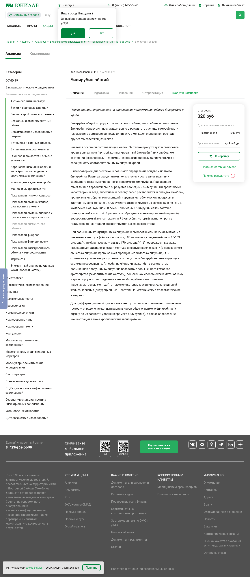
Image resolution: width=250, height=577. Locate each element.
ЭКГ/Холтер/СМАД (78, 504)
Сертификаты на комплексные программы (129, 511)
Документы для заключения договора (130, 485)
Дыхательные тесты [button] (19, 298)
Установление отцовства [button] (22, 411)
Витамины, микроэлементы (30, 149)
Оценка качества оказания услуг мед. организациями (222, 543)
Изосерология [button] (15, 305)
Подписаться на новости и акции (159, 447)
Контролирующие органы (221, 534)
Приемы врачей (75, 512)
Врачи (32, 26)
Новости (209, 519)
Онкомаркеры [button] (15, 374)
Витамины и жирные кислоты (31, 143)
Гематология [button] (14, 278)
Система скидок (122, 494)
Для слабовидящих (182, 5)
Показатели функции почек (29, 241)
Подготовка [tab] (101, 93)
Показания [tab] (125, 93)
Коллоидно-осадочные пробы (31, 182)
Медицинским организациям (177, 487)
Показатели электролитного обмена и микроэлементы (30, 250)
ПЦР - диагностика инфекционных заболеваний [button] (29, 390)
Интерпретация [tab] (152, 93)
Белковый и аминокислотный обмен (31, 123)
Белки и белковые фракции (29, 107)
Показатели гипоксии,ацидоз (31, 195)
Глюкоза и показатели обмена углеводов (31, 158)
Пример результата (216, 175)
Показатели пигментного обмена (110, 41)
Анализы (14, 26)
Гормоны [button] (11, 292)
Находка (68, 5)
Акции (48, 26)
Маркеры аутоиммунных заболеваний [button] (22, 343)
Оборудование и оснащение (223, 512)
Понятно (91, 567)
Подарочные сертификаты (129, 501)
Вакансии (210, 526)
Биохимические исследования (68, 41)
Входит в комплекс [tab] (185, 93)
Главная (10, 41)
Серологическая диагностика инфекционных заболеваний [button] (25, 402)
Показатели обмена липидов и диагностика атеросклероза (32, 215)
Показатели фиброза (25, 235)
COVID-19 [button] (11, 80)
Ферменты (18, 259)
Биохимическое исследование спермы (31, 134)
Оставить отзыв (215, 553)
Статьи (116, 547)
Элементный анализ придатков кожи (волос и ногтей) (32, 268)
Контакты (210, 490)
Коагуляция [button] (13, 333)
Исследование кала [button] (18, 319)
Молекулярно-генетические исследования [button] (24, 365)
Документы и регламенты (129, 539)
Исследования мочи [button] (19, 326)
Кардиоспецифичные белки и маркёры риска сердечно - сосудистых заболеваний (31, 171)
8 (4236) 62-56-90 (125, 5)
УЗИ (67, 497)
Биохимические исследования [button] (26, 94)
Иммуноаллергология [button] (20, 312)
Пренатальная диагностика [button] (24, 381)
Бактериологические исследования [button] (29, 87)
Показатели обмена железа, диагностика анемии (30, 204)
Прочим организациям (173, 494)
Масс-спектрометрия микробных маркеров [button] (28, 354)
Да (73, 33)
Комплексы (40, 53)
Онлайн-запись (75, 526)
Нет (101, 33)
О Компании (212, 482)
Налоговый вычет (123, 532)
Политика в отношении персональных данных (142, 569)
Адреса (209, 497)
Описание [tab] (77, 93)
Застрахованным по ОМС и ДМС (129, 523)
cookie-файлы (34, 567)
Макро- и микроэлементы (28, 189)
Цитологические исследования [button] (26, 418)
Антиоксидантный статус (28, 101)
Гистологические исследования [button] (27, 285)
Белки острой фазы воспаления (32, 114)
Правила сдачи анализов (219, 167)
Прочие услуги (75, 519)
